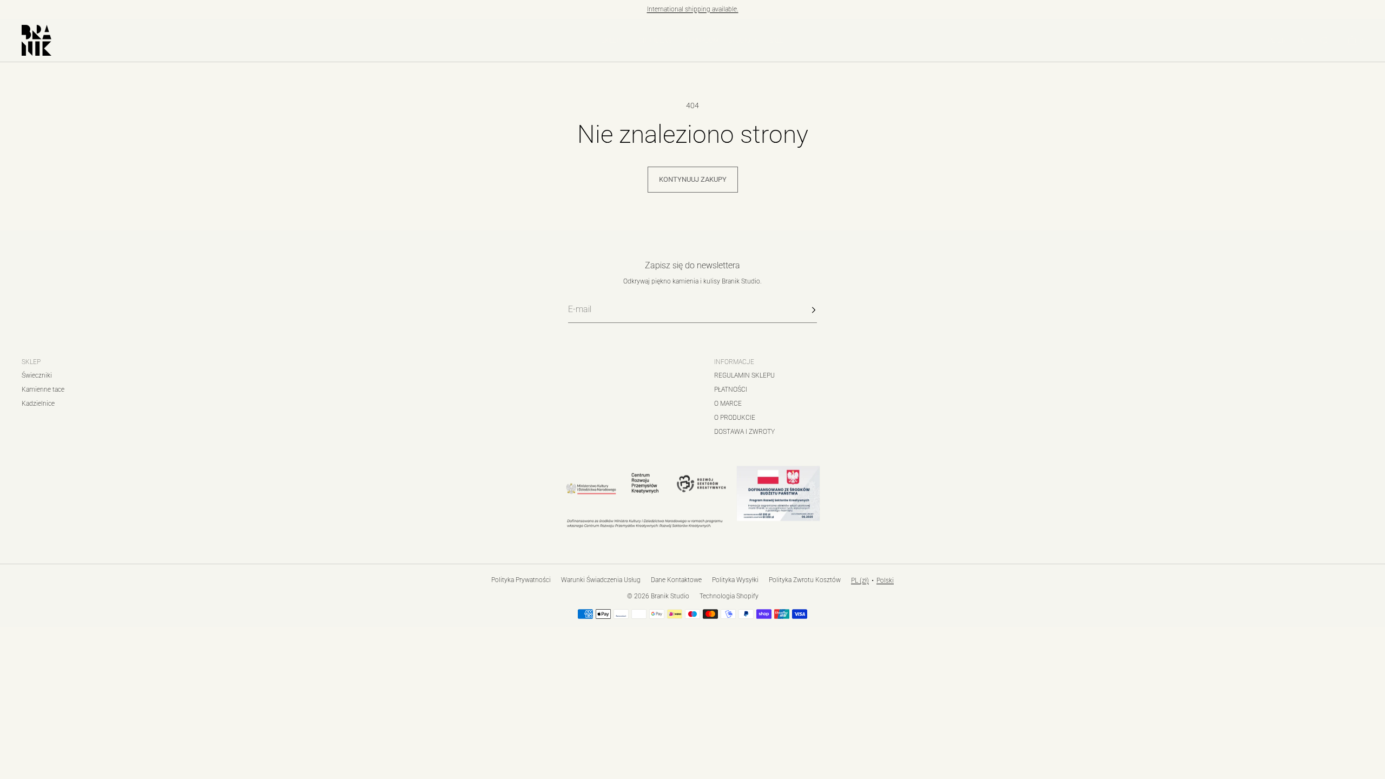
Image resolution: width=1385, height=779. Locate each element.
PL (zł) (1276, 40)
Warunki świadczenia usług (601, 580)
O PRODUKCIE (734, 417)
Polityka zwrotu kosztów (805, 580)
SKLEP (610, 40)
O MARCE (728, 403)
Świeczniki (37, 375)
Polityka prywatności (521, 580)
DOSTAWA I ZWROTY (744, 431)
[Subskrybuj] (803, 310)
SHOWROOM (699, 40)
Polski (885, 580)
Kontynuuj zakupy (693, 179)
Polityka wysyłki (735, 580)
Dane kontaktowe (676, 580)
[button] (1324, 40)
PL (1301, 40)
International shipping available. (692, 9)
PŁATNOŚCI (730, 389)
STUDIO (739, 40)
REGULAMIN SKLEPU (744, 375)
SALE (776, 40)
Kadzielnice (38, 403)
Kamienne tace (43, 389)
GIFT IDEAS (654, 40)
